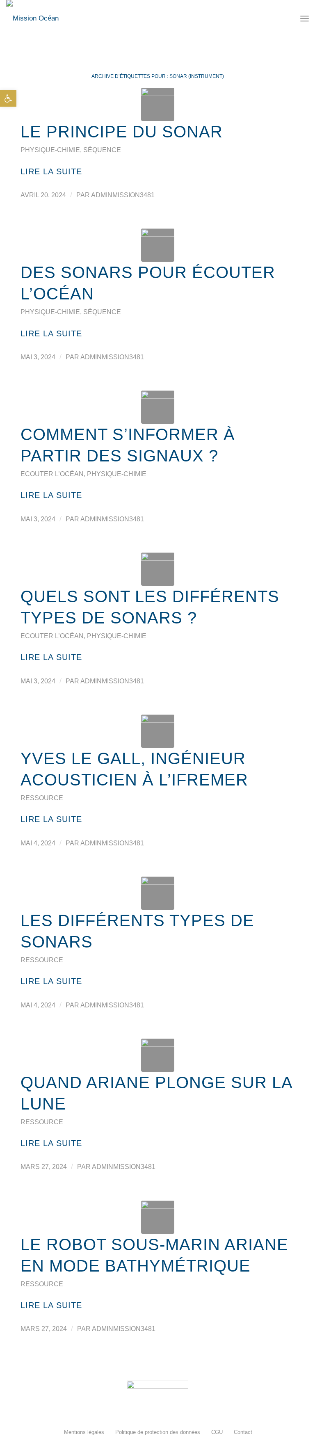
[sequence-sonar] (157, 104)
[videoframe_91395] (157, 893)
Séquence (102, 149)
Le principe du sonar (122, 132)
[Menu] (304, 18)
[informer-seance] (157, 407)
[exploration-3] (157, 1055)
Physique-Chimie (50, 149)
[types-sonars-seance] (157, 569)
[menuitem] (83, 1432)
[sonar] (157, 245)
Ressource (42, 798)
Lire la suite (51, 171)
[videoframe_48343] (157, 731)
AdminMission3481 (123, 195)
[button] (8, 98)
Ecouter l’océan (52, 473)
